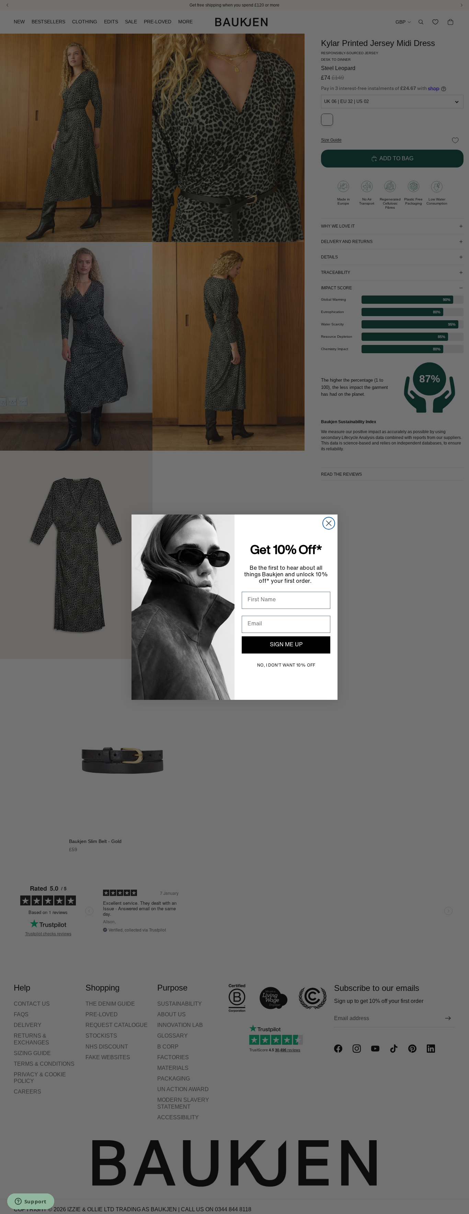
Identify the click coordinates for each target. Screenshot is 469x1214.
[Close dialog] (329, 523)
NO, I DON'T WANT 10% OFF (286, 665)
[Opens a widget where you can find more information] (30, 1202)
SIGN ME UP (286, 645)
